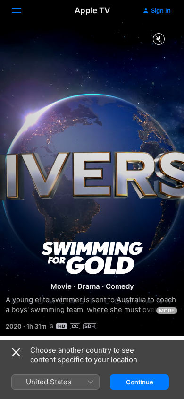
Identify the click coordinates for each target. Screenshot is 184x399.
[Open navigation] (22, 10)
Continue (139, 382)
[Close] (16, 352)
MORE (167, 310)
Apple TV (92, 10)
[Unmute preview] (158, 39)
